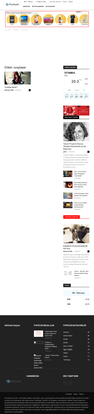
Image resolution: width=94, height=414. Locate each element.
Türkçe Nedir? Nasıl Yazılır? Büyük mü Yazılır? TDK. (51, 333)
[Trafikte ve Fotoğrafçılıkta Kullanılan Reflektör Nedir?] (38, 344)
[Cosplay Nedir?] (18, 78)
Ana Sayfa (8, 30)
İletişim (70, 1)
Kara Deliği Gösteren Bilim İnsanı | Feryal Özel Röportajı (80, 185)
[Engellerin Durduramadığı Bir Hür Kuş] (76, 233)
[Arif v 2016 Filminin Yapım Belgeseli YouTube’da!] (67, 174)
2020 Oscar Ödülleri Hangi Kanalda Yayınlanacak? (80, 205)
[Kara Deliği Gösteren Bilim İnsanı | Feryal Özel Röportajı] (67, 185)
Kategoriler (50, 6)
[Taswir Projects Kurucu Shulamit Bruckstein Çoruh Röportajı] (76, 131)
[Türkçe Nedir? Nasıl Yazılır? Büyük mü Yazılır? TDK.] (38, 333)
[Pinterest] (87, 1)
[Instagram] (84, 1)
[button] (86, 6)
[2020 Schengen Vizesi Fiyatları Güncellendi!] (67, 196)
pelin (65, 152)
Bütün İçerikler (38, 6)
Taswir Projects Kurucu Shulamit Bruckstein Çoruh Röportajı (74, 146)
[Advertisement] (47, 48)
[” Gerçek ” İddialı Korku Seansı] (38, 361)
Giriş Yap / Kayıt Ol (55, 1)
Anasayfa (26, 6)
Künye (65, 1)
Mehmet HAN (9, 90)
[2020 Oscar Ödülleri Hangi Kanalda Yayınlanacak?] (67, 205)
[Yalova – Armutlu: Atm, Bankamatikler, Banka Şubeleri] (67, 273)
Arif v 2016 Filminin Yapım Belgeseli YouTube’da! (80, 174)
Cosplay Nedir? (11, 87)
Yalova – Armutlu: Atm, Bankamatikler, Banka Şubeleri (81, 273)
